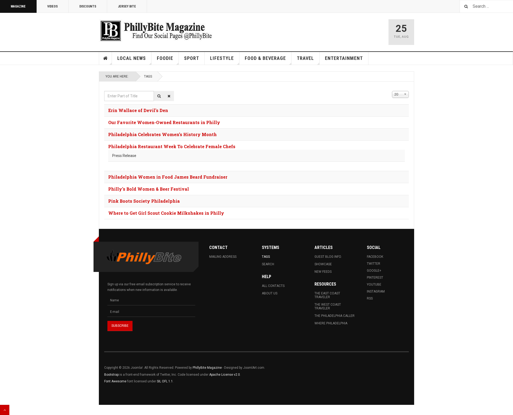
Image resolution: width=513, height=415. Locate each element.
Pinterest (375, 277)
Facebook (375, 257)
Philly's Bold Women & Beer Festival (148, 189)
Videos (52, 6)
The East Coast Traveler (327, 295)
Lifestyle (222, 58)
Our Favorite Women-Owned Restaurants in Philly (164, 122)
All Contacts (273, 286)
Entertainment (344, 58)
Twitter (373, 264)
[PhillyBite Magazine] (156, 30)
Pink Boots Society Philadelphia (144, 201)
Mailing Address (222, 257)
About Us (269, 293)
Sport (191, 58)
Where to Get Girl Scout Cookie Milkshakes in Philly (166, 213)
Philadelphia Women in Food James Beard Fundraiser (167, 177)
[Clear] (169, 96)
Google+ (374, 270)
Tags (148, 76)
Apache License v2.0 (224, 374)
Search (268, 264)
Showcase (323, 264)
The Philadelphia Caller (334, 316)
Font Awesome (115, 381)
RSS (370, 298)
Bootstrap (111, 374)
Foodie (165, 58)
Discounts (87, 6)
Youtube (374, 284)
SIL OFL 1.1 (165, 381)
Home (105, 58)
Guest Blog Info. (328, 257)
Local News (131, 58)
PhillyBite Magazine (207, 368)
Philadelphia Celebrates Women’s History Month (162, 134)
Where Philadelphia (330, 323)
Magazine (18, 6)
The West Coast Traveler (327, 306)
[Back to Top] (4, 410)
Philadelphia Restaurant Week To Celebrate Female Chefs (171, 146)
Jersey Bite (127, 6)
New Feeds (323, 272)
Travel (305, 58)
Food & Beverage (265, 58)
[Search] (159, 96)
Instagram (376, 291)
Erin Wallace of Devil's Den (138, 110)
